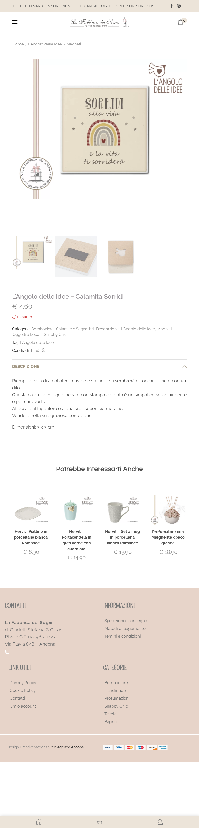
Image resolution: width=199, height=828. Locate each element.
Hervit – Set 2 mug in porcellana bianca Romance (122, 537)
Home (18, 44)
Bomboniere (42, 329)
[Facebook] (171, 6)
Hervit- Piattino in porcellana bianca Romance (31, 537)
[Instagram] (179, 6)
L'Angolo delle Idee (45, 44)
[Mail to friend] (37, 351)
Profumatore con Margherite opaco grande (168, 537)
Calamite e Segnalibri (75, 329)
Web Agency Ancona (66, 747)
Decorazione (107, 329)
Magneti (73, 44)
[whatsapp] (42, 351)
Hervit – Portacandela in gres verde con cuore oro (76, 540)
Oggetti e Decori (27, 334)
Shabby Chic (55, 334)
